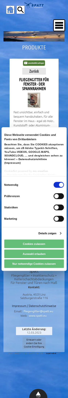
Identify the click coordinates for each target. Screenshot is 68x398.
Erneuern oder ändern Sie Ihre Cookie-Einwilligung (34, 343)
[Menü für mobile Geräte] (59, 25)
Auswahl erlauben (34, 253)
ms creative (40, 171)
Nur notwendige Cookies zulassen (34, 263)
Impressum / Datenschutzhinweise (34, 305)
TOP (38, 396)
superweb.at (51, 353)
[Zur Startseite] (10, 10)
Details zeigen (47, 233)
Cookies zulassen (34, 243)
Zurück (34, 71)
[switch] (58, 196)
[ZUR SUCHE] (21, 10)
